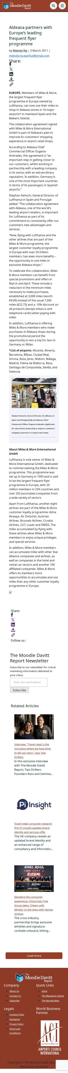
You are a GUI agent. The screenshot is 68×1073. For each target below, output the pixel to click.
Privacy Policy (16, 1024)
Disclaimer (14, 1019)
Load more (34, 956)
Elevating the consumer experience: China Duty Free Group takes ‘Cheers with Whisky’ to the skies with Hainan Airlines (33, 905)
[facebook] (10, 64)
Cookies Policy (16, 1014)
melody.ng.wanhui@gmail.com (29, 56)
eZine (44, 991)
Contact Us (15, 995)
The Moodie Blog (50, 1000)
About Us (14, 991)
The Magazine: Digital (53, 995)
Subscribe (14, 1000)
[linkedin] (11, 74)
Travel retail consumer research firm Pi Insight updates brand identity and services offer (33, 828)
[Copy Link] (11, 84)
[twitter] (11, 69)
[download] (11, 79)
